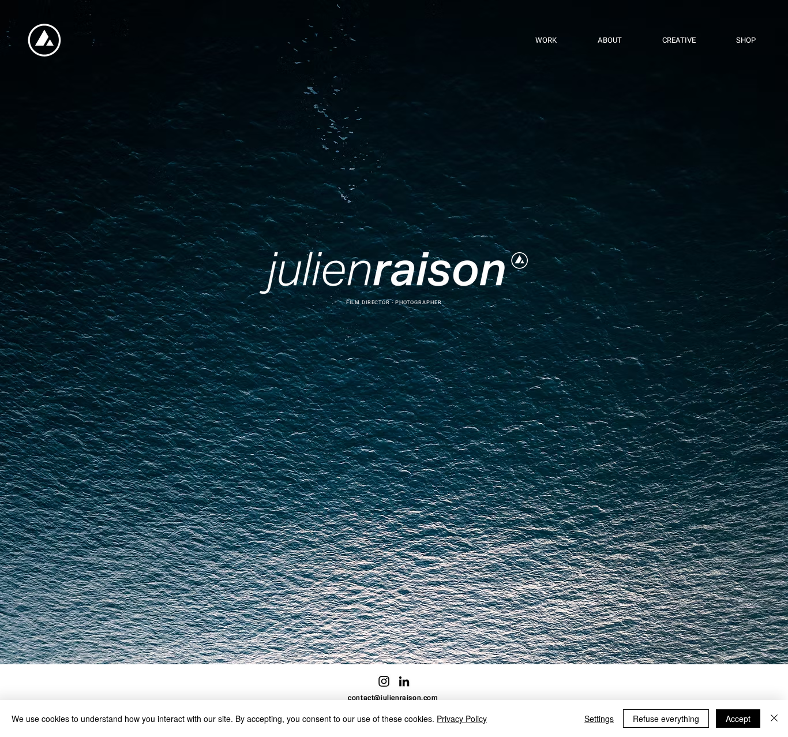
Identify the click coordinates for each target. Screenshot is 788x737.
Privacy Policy (462, 718)
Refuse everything (666, 718)
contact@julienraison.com (393, 698)
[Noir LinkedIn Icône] (404, 681)
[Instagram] (384, 681)
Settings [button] (599, 718)
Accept (738, 718)
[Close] (774, 718)
